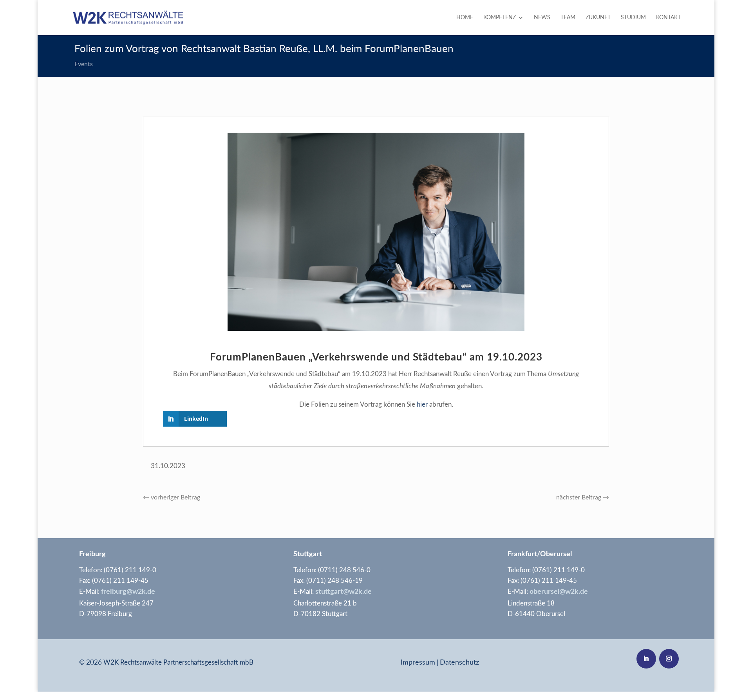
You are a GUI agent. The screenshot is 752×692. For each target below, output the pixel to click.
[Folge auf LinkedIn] (646, 659)
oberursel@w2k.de (559, 591)
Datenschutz (459, 662)
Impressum (418, 662)
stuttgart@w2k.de (343, 591)
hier (422, 404)
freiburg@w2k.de (127, 591)
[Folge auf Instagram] (669, 659)
